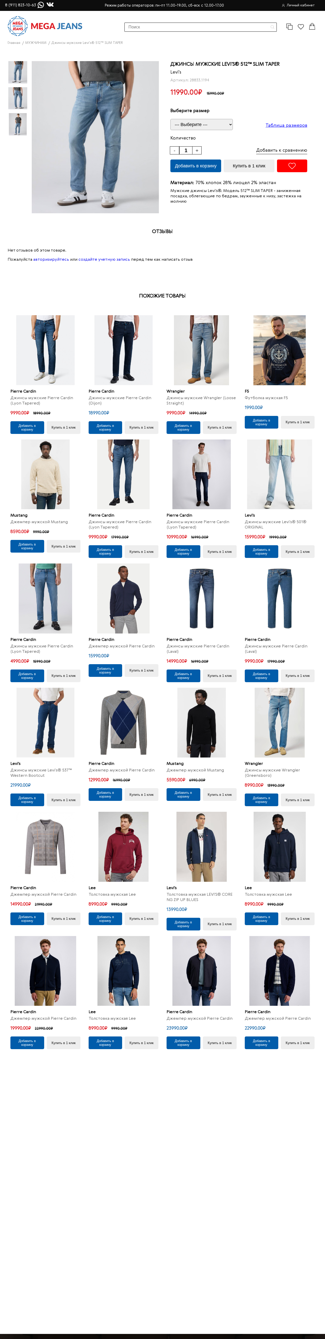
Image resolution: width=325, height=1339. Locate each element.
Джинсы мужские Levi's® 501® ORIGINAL (275, 525)
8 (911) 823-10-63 (20, 5)
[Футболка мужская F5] (280, 350)
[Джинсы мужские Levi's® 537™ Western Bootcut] (45, 723)
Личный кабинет (301, 5)
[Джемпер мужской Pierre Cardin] (124, 598)
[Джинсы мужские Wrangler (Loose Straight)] (202, 350)
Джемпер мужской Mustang (39, 522)
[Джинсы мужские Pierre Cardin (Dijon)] (124, 350)
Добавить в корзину (196, 165)
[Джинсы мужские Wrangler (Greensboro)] (280, 723)
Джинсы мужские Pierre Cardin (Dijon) (120, 401)
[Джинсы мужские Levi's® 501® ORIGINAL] (280, 474)
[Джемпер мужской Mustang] (45, 474)
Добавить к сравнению (281, 150)
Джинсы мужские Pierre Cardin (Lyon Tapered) (41, 401)
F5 (247, 392)
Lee (92, 888)
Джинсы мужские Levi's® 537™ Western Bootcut (41, 773)
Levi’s (175, 72)
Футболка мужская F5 (266, 398)
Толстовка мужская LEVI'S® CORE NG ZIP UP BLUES (200, 897)
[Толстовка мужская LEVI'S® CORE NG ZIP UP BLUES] (202, 847)
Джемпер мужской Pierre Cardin (122, 646)
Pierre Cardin (23, 392)
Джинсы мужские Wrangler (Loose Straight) (201, 401)
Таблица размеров (286, 125)
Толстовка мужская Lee (112, 895)
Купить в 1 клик (249, 165)
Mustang (18, 516)
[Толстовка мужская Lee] (124, 847)
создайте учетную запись (104, 260)
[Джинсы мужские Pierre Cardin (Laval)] (202, 598)
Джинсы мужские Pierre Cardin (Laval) (198, 649)
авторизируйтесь (51, 260)
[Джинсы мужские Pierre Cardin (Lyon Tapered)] (45, 350)
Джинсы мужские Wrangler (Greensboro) (272, 773)
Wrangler (176, 392)
